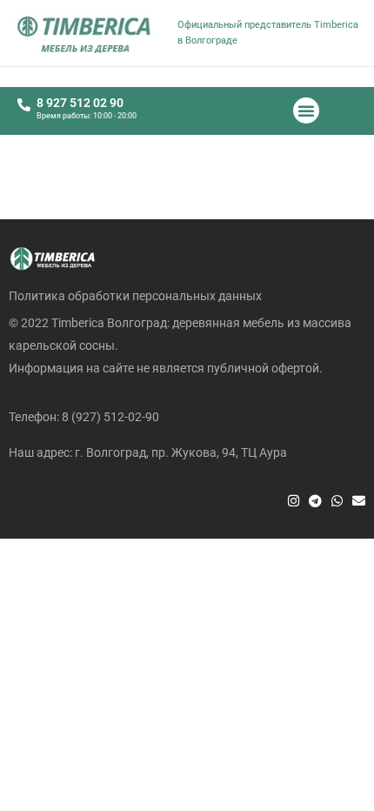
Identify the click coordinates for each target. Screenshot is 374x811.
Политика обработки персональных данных (135, 296)
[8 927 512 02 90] (23, 104)
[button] (306, 110)
